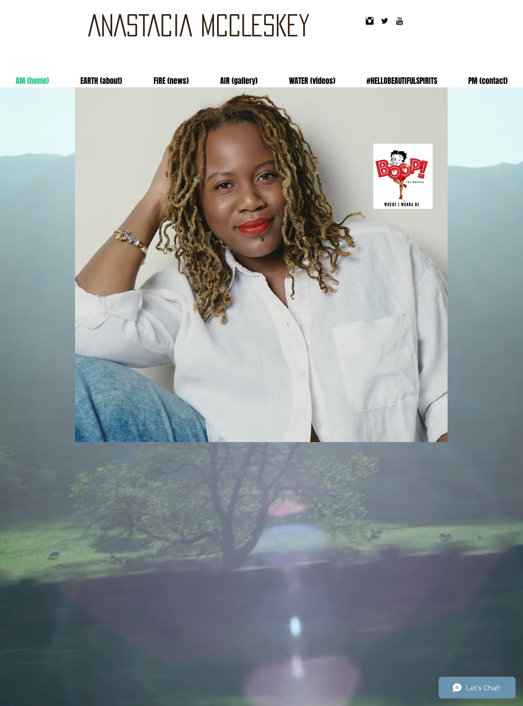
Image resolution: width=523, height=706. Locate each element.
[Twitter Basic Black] (385, 21)
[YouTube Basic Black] (400, 21)
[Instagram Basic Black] (370, 21)
